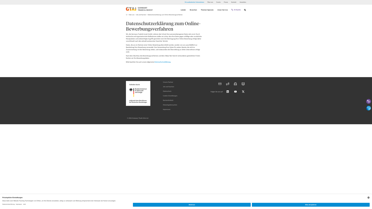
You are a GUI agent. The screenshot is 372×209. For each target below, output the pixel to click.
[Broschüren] (243, 84)
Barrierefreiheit (168, 100)
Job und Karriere (168, 87)
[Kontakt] (220, 84)
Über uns (210, 2)
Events (218, 2)
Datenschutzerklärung (162, 62)
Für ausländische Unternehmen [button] (194, 2)
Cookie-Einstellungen (170, 96)
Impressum (166, 109)
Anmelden (243, 2)
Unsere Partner (168, 82)
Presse (226, 2)
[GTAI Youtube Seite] (235, 92)
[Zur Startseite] (139, 10)
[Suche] (245, 10)
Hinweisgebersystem (170, 105)
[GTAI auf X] (243, 92)
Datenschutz (167, 91)
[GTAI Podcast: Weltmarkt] (228, 84)
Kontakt (233, 2)
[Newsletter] (235, 84)
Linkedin (228, 92)
